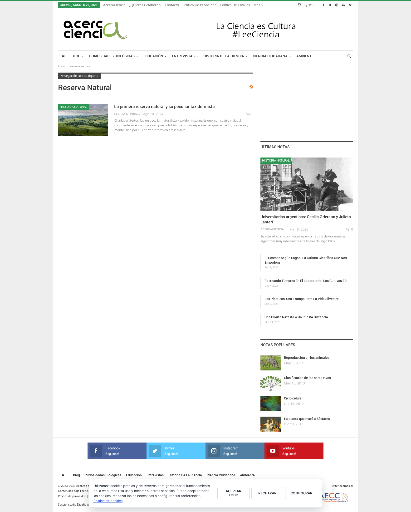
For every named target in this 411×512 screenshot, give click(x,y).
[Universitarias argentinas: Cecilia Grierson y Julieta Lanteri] (306, 184)
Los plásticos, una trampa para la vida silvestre (301, 299)
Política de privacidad (199, 5)
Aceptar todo (233, 493)
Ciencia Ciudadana (270, 56)
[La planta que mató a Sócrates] (270, 424)
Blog (76, 56)
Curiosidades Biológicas (112, 56)
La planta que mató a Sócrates (307, 419)
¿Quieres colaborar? (145, 5)
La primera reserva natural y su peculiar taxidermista (164, 106)
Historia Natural (73, 106)
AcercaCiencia (114, 5)
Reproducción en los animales (306, 357)
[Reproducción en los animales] (270, 363)
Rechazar (267, 493)
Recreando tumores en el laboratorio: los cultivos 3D (305, 281)
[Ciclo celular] (270, 403)
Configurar (301, 493)
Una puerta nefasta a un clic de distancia (296, 317)
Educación (153, 56)
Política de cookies (235, 5)
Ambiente (304, 56)
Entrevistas (183, 56)
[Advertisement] (306, 102)
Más (257, 5)
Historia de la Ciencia (223, 56)
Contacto (172, 5)
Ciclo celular (293, 398)
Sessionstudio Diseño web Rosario (80, 504)
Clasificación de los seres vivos (307, 378)
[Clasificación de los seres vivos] (270, 383)
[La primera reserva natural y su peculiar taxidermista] (83, 120)
